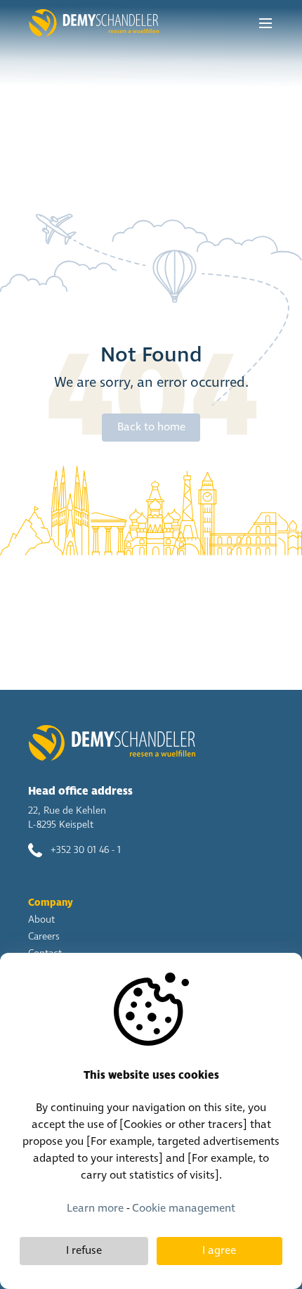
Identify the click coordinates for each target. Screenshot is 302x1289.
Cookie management (183, 1208)
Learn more (95, 1208)
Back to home (151, 427)
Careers (44, 936)
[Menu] (265, 23)
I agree (219, 1250)
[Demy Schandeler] (93, 23)
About (41, 919)
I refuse (84, 1250)
